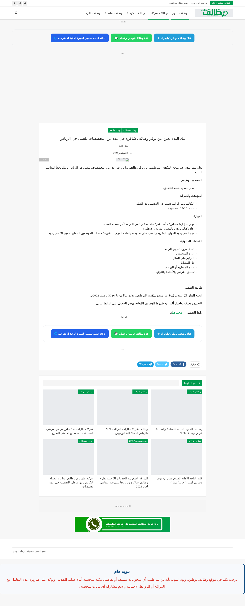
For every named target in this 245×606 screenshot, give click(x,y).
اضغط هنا (177, 312)
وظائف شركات (158, 13)
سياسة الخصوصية (198, 3)
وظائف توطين (18, 551)
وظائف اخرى (92, 13)
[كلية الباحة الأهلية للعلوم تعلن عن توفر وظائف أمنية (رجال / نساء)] (176, 457)
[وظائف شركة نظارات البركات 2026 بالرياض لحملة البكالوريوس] (122, 407)
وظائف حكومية (136, 13)
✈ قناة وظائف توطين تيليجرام (174, 38)
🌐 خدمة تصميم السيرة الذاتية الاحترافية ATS (79, 38)
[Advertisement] (122, 92)
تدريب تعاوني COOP (138, 441)
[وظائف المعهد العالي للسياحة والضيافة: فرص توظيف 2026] (176, 407)
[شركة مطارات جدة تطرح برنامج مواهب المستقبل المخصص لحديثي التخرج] (68, 407)
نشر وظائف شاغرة (178, 3)
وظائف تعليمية (113, 13)
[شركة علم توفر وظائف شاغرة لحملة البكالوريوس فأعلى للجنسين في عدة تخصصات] (68, 457)
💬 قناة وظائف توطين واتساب (131, 38)
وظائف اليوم (179, 13)
